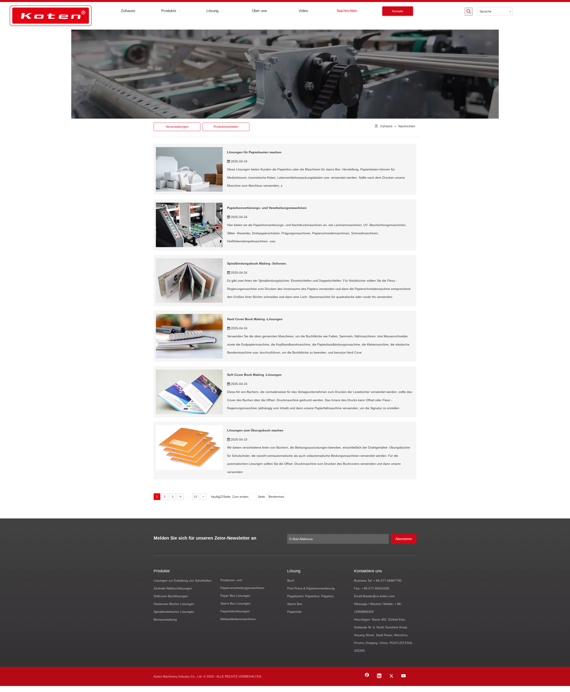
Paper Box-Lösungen (235, 595)
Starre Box (294, 604)
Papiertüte (294, 611)
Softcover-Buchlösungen (171, 596)
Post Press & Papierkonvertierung (311, 588)
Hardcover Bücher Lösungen (174, 604)
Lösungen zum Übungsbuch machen (255, 430)
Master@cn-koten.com (379, 596)
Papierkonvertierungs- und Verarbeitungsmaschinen (267, 208)
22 (195, 496)
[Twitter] (391, 676)
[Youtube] (403, 676)
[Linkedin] (379, 676)
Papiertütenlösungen (235, 611)
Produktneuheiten (226, 126)
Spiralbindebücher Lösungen (174, 611)
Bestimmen (276, 496)
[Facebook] (366, 676)
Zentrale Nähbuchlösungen (173, 588)
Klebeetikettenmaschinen (238, 619)
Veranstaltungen (177, 126)
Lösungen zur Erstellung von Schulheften (183, 580)
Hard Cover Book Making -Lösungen (255, 319)
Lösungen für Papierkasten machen (254, 152)
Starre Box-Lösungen (235, 603)
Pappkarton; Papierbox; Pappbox (310, 596)
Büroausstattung (165, 619)
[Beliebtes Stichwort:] (469, 12)
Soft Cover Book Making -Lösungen (254, 374)
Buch (290, 580)
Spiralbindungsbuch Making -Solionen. (257, 263)
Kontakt (397, 11)
